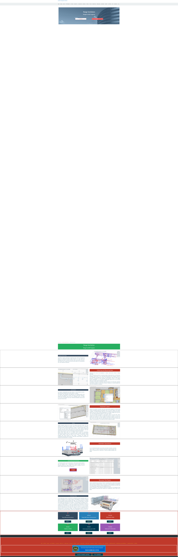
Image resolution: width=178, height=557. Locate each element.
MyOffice (45, 543)
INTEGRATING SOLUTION (112, 543)
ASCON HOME (92, 543)
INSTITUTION (100, 543)
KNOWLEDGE (106, 543)
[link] (89, 7)
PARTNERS (135, 543)
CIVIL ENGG (59, 342)
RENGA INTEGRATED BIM (65, 342)
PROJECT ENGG (82, 543)
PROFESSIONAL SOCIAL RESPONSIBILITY (121, 543)
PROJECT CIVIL (61, 543)
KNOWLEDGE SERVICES (130, 543)
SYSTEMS (75, 543)
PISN (103, 543)
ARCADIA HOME (66, 543)
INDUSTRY (96, 543)
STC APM (78, 543)
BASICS (48, 543)
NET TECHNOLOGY (52, 543)
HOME (41, 543)
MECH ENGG (71, 543)
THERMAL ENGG (87, 543)
